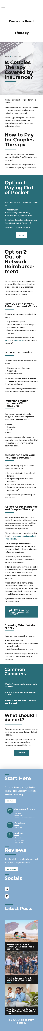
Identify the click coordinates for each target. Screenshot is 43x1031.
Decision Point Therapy (21, 27)
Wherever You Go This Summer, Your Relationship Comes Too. (20, 947)
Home (7, 56)
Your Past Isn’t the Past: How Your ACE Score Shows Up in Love (21, 1011)
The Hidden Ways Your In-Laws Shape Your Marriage (20, 979)
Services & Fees (19, 56)
